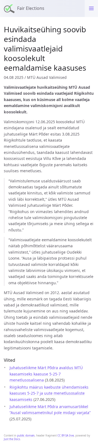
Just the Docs (12, 439)
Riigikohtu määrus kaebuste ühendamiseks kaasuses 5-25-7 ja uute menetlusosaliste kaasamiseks (49, 393)
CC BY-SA (62, 435)
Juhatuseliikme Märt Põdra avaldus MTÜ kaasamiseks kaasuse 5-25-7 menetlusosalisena (46, 374)
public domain (26, 435)
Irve (71, 435)
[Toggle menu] (91, 8)
